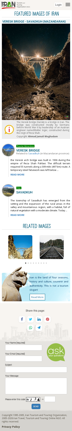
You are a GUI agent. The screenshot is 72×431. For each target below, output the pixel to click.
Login (58, 4)
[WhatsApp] (30, 327)
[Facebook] (22, 319)
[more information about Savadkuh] (9, 190)
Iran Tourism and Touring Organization (45, 415)
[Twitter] (30, 319)
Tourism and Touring (37, 418)
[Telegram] (39, 327)
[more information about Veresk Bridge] (9, 150)
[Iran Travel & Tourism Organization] (15, 4)
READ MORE (17, 174)
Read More (37, 297)
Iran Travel (19, 418)
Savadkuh (34, 153)
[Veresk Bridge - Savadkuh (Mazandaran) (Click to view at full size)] (20, 247)
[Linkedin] (39, 319)
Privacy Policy (11, 426)
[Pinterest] (47, 319)
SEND (36, 406)
